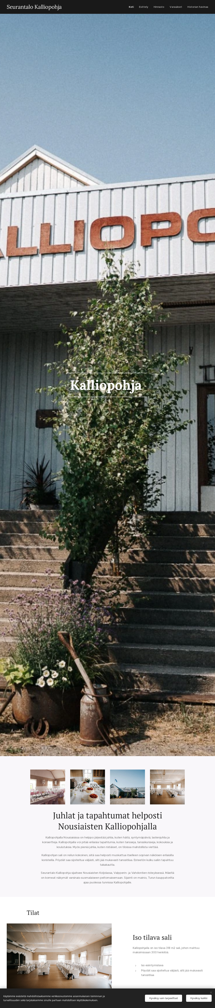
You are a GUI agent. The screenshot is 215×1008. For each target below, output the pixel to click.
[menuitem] (132, 7)
